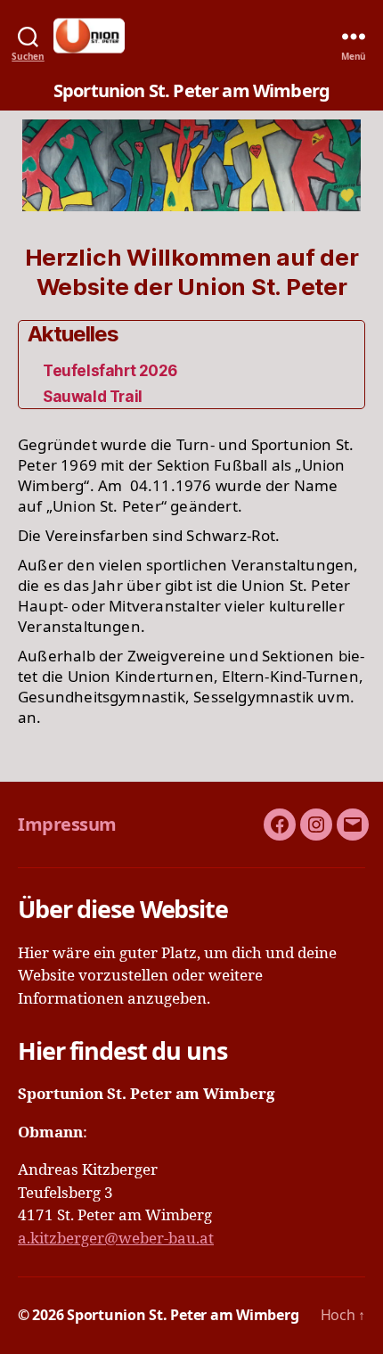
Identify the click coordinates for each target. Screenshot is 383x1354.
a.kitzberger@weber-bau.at (116, 1238)
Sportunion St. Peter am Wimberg (182, 1315)
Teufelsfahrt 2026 (110, 371)
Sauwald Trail (92, 397)
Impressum (67, 824)
